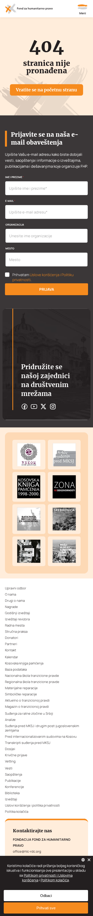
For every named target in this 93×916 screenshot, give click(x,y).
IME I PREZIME (14, 177)
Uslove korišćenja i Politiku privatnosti (43, 277)
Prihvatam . (43, 277)
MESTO (9, 248)
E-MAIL (10, 201)
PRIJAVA (46, 289)
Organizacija (14, 224)
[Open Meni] (82, 10)
